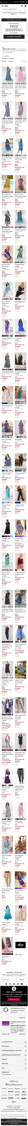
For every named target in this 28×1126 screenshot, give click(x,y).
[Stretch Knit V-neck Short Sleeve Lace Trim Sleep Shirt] (20, 741)
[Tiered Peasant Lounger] (7, 913)
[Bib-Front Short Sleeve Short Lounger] (7, 253)
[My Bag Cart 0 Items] (25, 6)
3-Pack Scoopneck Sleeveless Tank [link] (20, 573)
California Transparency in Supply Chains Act (13, 1109)
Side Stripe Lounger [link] (20, 302)
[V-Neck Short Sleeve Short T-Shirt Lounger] (20, 109)
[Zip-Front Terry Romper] (20, 527)
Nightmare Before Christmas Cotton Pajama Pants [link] (19, 788)
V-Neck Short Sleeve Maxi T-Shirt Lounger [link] (7, 87)
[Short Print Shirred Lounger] (7, 428)
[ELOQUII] (10, 1095)
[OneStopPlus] (4, 1088)
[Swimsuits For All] (17, 1095)
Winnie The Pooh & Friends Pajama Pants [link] (7, 891)
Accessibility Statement (22, 1111)
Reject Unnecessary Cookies (14, 1120)
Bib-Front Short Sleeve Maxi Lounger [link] (7, 196)
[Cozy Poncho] (7, 945)
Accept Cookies (14, 1123)
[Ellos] (24, 1091)
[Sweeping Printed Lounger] (20, 253)
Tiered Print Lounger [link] (20, 230)
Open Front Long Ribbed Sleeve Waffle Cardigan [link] (7, 718)
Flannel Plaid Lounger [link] (7, 372)
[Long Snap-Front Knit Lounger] (20, 360)
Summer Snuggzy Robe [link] (6, 857)
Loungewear (6, 56)
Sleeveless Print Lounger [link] (19, 407)
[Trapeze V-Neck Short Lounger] (20, 669)
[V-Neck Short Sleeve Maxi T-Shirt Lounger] (7, 74)
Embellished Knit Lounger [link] (6, 540)
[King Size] (23, 1098)
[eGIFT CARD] (20, 945)
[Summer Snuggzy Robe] (7, 844)
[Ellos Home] (6, 5)
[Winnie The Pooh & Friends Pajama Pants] (7, 879)
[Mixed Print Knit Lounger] (20, 913)
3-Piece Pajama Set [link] (7, 406)
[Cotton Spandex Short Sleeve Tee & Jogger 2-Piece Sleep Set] (7, 633)
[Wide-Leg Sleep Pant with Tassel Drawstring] (20, 705)
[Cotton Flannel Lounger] (7, 776)
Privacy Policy (9, 1106)
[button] (22, 6)
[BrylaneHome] (17, 1098)
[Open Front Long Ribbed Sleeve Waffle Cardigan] (7, 705)
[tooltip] (5, 2)
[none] (7, 74)
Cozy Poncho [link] (5, 957)
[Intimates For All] (4, 1098)
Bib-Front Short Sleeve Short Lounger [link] (6, 267)
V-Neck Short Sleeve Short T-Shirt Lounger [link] (20, 123)
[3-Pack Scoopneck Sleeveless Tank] (20, 561)
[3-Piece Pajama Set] (7, 394)
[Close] (26, 1114)
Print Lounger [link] (19, 440)
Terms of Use (17, 1106)
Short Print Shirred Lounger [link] (6, 441)
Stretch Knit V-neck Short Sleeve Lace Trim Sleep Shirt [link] (20, 754)
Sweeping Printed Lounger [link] (19, 266)
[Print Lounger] (20, 428)
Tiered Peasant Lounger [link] (6, 924)
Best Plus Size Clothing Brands (8, 1111)
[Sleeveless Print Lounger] (20, 394)
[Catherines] (23, 1088)
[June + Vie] (4, 1095)
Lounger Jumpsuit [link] (19, 505)
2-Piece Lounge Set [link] (7, 338)
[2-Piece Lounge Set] (7, 327)
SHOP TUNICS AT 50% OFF (12, 12)
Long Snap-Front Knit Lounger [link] (20, 373)
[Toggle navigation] (2, 5)
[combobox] (14, 9)
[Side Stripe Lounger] (20, 290)
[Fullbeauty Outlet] (14, 1101)
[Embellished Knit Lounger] (7, 527)
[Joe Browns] (17, 1091)
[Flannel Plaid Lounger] (7, 360)
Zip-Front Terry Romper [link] (19, 540)
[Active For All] (23, 1095)
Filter (4, 61)
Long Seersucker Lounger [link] (6, 506)
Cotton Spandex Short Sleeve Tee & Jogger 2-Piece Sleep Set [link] (7, 646)
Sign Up (21, 980)
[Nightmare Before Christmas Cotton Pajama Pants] (20, 776)
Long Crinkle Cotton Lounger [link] (7, 159)
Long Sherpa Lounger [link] (18, 339)
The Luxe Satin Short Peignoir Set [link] (20, 645)
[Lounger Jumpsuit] (20, 493)
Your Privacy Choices (12, 1107)
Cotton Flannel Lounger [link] (6, 789)
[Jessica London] (4, 1091)
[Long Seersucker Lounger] (7, 493)
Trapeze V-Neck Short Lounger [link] (19, 681)
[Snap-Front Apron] (7, 462)
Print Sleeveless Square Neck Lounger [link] (19, 858)
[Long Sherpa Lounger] (20, 327)
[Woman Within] (10, 1088)
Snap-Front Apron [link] (6, 473)
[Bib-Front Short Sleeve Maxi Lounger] (7, 183)
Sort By (11, 61)
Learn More (10, 52)
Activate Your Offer (14, 37)
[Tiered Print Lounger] (20, 218)
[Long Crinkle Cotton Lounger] (7, 146)
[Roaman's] (17, 1088)
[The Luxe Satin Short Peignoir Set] (20, 633)
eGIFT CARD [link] (18, 954)
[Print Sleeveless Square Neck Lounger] (20, 844)
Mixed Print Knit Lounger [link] (19, 924)
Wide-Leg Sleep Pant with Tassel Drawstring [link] (20, 716)
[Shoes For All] (10, 1098)
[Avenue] (10, 1091)
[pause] (11, 14)
